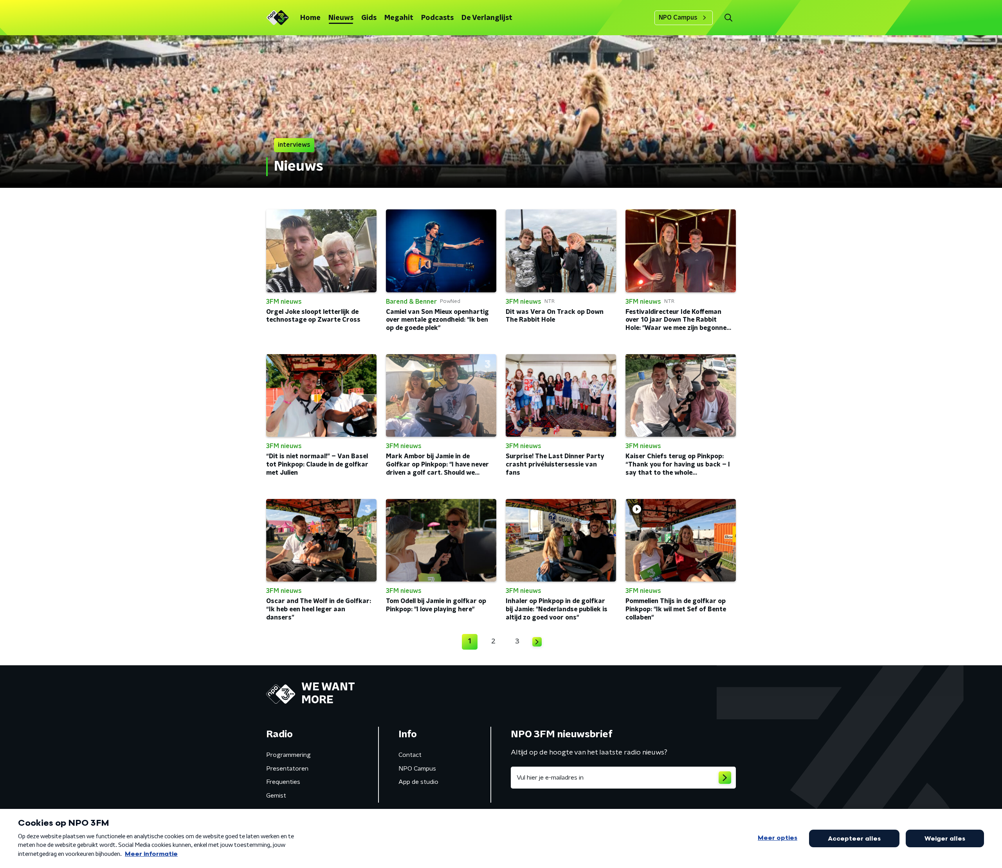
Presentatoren (287, 768)
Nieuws (340, 18)
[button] (728, 18)
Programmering (288, 755)
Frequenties (283, 782)
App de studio (418, 782)
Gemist (276, 795)
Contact (410, 755)
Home (310, 18)
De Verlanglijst (486, 18)
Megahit (398, 18)
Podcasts (437, 18)
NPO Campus (678, 17)
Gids (369, 18)
